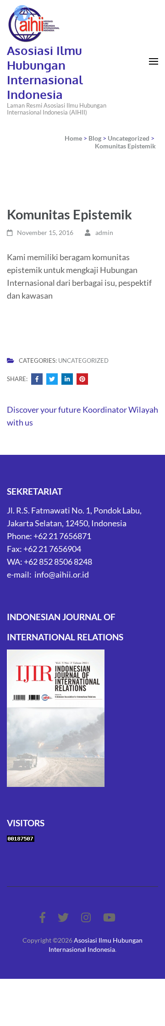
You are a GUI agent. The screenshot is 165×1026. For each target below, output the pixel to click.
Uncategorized (83, 360)
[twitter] (63, 917)
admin (104, 232)
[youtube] (109, 917)
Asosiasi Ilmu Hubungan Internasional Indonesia (45, 72)
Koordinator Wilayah (120, 409)
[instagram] (86, 917)
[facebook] (42, 917)
